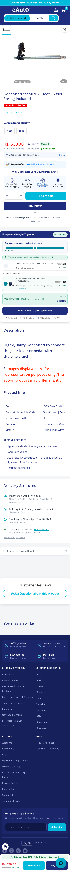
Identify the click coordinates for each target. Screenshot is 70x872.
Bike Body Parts (10, 680)
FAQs (5, 754)
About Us (7, 742)
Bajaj (38, 674)
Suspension (8, 709)
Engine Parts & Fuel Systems (17, 697)
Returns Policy (9, 789)
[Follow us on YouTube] (25, 850)
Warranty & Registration (15, 760)
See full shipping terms (14, 537)
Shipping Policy (10, 795)
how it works (41, 529)
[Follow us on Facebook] (4, 850)
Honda (39, 686)
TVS (38, 698)
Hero (38, 680)
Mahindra (41, 710)
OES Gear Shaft (14, 112)
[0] (63, 10)
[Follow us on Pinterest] (18, 850)
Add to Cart (33, 865)
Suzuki (39, 692)
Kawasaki (41, 728)
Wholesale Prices (11, 766)
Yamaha (40, 704)
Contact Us (8, 748)
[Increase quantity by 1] (21, 195)
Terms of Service (11, 801)
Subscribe (57, 827)
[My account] (56, 10)
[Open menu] (5, 10)
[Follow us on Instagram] (11, 850)
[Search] (53, 18)
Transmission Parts (12, 703)
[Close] (63, 18)
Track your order (45, 742)
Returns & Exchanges (47, 748)
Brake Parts (8, 674)
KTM (38, 716)
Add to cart (46, 196)
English (27, 843)
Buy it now (35, 206)
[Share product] (64, 29)
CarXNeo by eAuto (12, 715)
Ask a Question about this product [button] (35, 593)
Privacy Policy (9, 783)
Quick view (22, 289)
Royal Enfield (43, 722)
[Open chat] (61, 863)
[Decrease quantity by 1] (7, 195)
